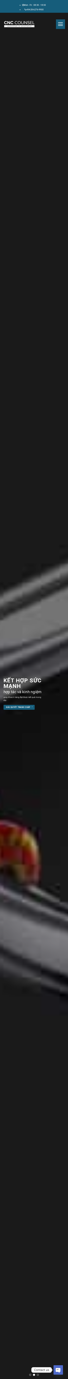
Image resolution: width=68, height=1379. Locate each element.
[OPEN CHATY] (58, 1370)
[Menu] (60, 24)
